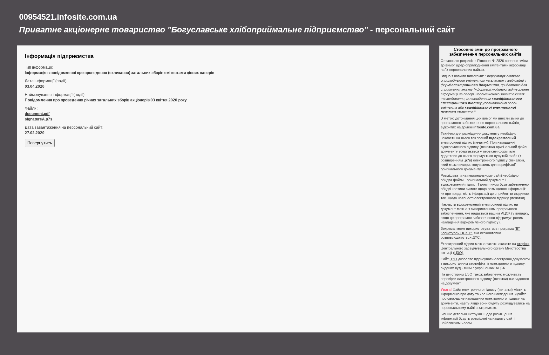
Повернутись (39, 142)
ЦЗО (458, 253)
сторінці (523, 244)
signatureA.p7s (38, 119)
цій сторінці (455, 274)
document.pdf (37, 114)
